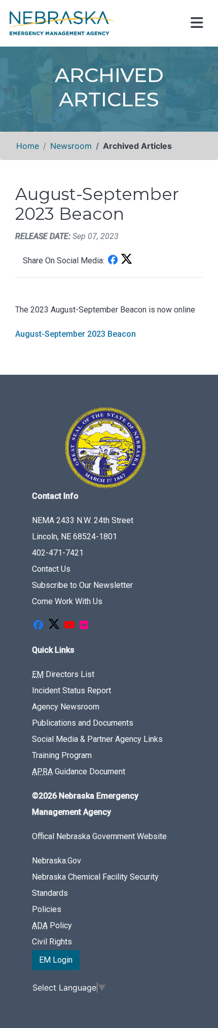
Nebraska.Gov (56, 860)
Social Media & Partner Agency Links (97, 739)
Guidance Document (78, 771)
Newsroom (71, 146)
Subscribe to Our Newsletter (82, 585)
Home (27, 146)
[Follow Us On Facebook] (38, 625)
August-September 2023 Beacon (75, 334)
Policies (46, 909)
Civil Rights (52, 941)
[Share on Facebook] (112, 260)
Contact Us (51, 569)
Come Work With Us (67, 601)
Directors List (63, 674)
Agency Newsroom (65, 706)
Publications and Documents (82, 723)
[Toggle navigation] (195, 23)
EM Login (55, 960)
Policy (52, 925)
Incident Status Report (71, 690)
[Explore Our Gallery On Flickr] (84, 625)
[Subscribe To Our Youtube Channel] (69, 625)
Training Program (62, 755)
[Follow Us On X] (53, 625)
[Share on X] (126, 260)
